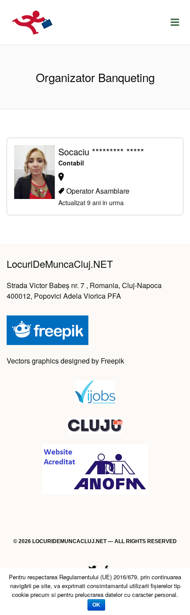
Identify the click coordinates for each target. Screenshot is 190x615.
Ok (96, 605)
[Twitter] (92, 567)
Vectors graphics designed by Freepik (65, 361)
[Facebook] (106, 567)
